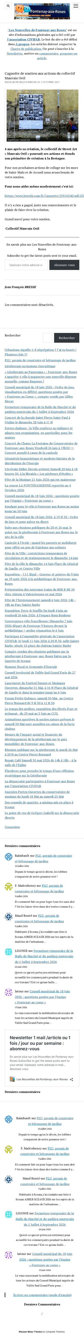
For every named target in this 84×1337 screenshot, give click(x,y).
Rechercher (13, 335)
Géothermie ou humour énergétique (30, 366)
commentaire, (49, 53)
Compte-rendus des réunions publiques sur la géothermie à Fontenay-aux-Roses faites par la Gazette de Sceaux (38, 656)
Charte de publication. (26, 49)
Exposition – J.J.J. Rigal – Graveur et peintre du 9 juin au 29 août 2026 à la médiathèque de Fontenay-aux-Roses (42, 579)
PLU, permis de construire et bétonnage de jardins (40, 360)
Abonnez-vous (64, 265)
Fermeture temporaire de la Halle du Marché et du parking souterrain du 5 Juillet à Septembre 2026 (44, 956)
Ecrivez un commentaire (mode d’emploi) (42, 1295)
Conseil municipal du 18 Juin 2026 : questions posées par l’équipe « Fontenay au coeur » (42, 997)
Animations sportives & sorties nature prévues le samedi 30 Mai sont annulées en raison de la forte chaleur (40, 724)
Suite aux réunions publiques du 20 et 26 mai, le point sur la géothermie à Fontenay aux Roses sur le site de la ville (41, 532)
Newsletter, (15, 53)
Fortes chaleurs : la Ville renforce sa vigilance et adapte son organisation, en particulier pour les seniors (39, 433)
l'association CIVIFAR (23, 39)
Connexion (12, 827)
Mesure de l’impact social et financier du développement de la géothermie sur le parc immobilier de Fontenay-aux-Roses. (36, 739)
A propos (22, 44)
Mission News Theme (30, 1331)
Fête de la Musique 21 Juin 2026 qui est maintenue (40, 479)
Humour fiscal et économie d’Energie (31, 667)
